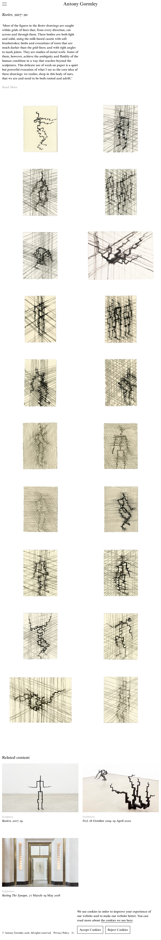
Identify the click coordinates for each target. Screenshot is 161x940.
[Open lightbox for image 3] (40, 192)
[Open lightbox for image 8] (121, 319)
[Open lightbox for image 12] (121, 446)
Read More (9, 87)
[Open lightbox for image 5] (40, 255)
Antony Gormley (80, 4)
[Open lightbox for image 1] (40, 128)
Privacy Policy (61, 933)
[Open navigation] (4, 4)
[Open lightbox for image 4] (121, 192)
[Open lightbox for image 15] (40, 572)
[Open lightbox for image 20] (121, 699)
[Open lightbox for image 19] (40, 699)
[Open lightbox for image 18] (121, 636)
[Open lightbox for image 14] (121, 509)
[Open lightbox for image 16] (121, 572)
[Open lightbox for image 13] (40, 509)
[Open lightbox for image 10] (121, 382)
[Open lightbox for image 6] (121, 255)
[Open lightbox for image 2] (121, 128)
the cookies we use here (116, 920)
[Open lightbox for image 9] (40, 382)
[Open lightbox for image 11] (40, 446)
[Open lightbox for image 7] (40, 319)
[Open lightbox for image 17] (40, 636)
